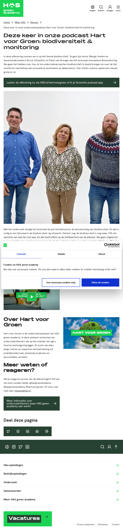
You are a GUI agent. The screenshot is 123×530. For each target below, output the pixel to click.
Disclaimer (103, 524)
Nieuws (34, 22)
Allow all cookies (100, 282)
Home (7, 22)
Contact (115, 524)
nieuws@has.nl (22, 390)
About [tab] (101, 254)
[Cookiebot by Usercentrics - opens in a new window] (106, 245)
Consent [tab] (21, 254)
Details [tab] (61, 254)
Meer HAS (20, 22)
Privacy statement (85, 524)
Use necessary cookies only (60, 282)
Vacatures (24, 518)
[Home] (11, 8)
